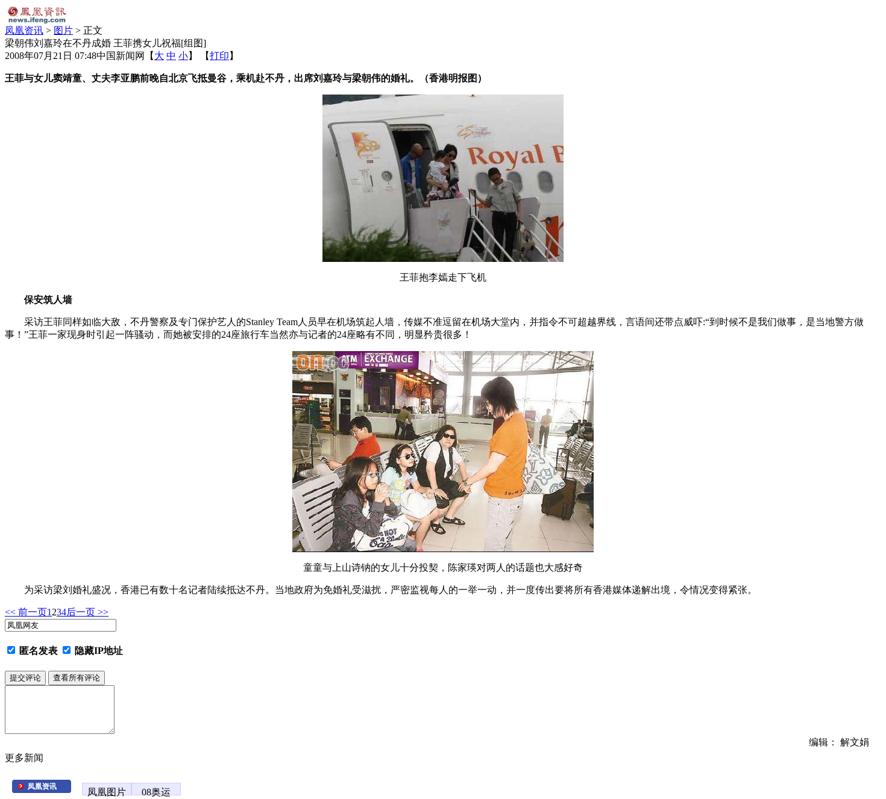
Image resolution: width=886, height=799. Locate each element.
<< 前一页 (26, 612)
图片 (63, 30)
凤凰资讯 (24, 30)
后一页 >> (87, 612)
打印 (219, 56)
